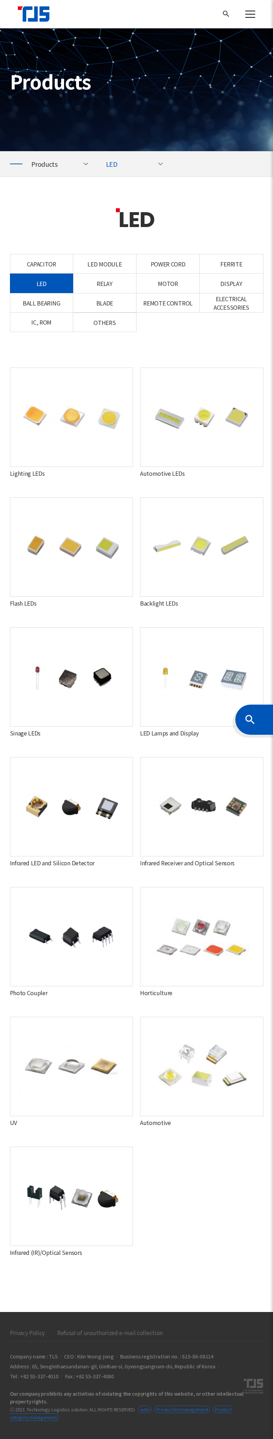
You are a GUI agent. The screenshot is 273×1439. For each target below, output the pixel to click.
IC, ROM (41, 322)
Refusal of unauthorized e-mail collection (110, 1332)
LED (112, 164)
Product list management (182, 1409)
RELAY (104, 283)
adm (144, 1409)
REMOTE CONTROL (168, 303)
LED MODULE (104, 264)
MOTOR (168, 283)
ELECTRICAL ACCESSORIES (231, 302)
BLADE (104, 303)
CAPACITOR (41, 264)
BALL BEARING (41, 303)
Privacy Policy (27, 1332)
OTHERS (104, 322)
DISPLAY (231, 283)
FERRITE (231, 264)
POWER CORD (168, 264)
